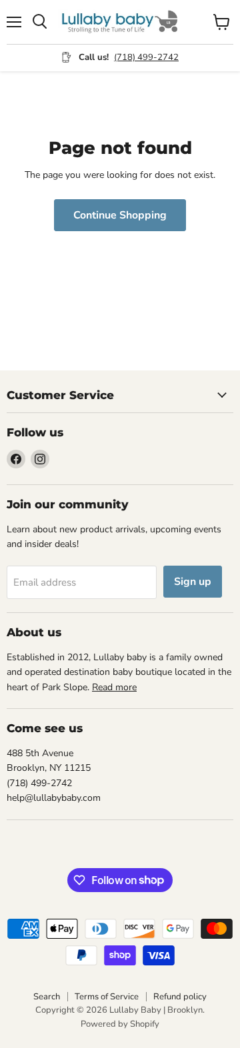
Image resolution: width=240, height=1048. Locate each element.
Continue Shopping (120, 215)
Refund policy (180, 997)
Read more (114, 687)
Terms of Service (107, 997)
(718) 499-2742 (146, 57)
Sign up (192, 581)
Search (46, 997)
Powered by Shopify (120, 1024)
